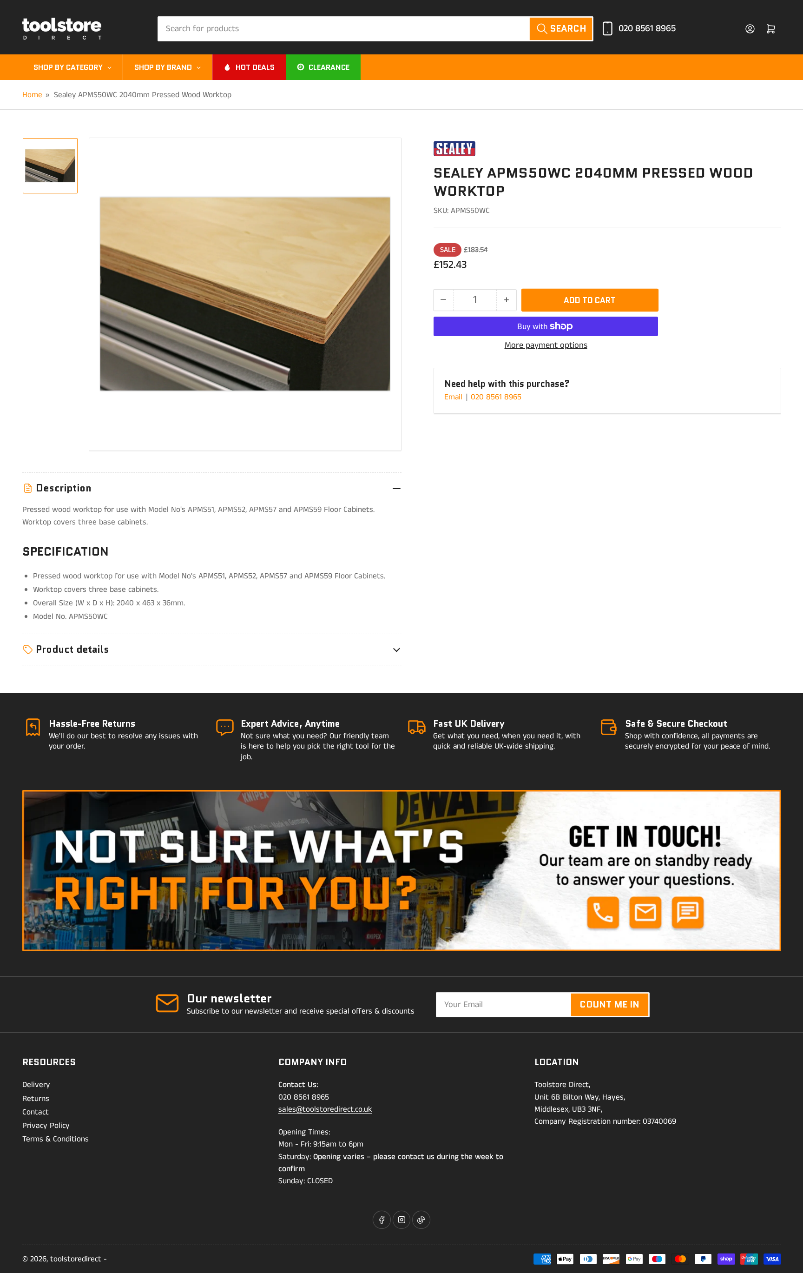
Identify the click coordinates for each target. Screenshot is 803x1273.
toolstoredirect (75, 1259)
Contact (35, 1112)
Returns (35, 1098)
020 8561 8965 (647, 28)
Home (32, 94)
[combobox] (375, 28)
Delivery (36, 1084)
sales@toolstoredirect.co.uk (325, 1109)
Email (454, 397)
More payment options (546, 345)
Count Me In (609, 1004)
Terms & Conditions (55, 1139)
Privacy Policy (46, 1125)
